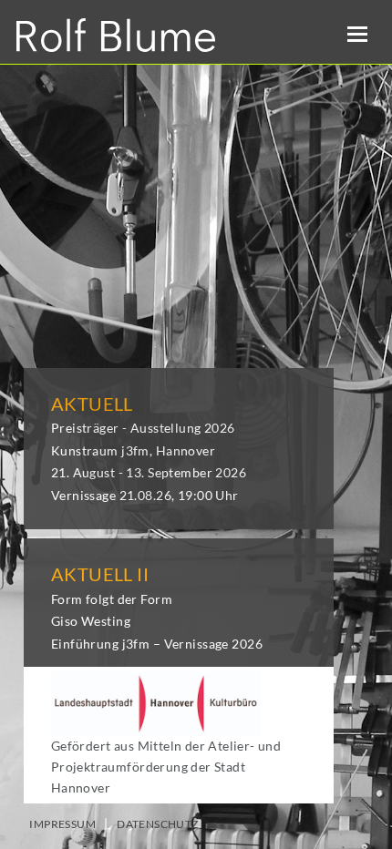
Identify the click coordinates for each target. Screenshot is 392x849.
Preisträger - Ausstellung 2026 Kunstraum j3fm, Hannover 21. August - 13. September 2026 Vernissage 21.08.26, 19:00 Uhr (148, 450)
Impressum (62, 824)
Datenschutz (158, 824)
